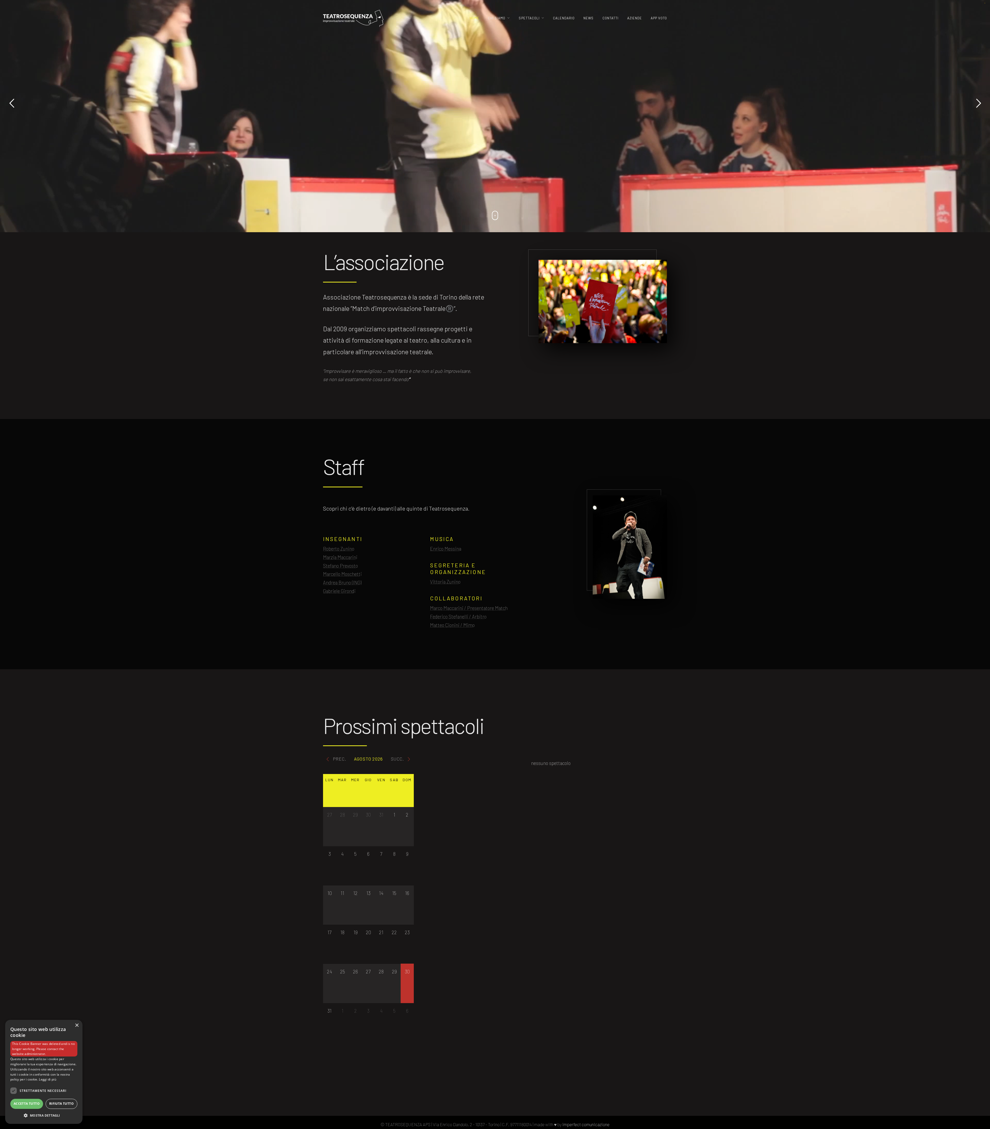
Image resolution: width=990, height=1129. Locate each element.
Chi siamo (496, 18)
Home (474, 18)
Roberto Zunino (338, 549)
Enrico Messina (445, 549)
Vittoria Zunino (445, 582)
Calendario (564, 18)
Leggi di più (47, 1079)
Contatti (610, 18)
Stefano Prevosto (340, 565)
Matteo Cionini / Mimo (452, 625)
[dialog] (43, 1072)
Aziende (634, 18)
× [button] (77, 1025)
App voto (659, 18)
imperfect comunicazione (585, 1124)
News (588, 18)
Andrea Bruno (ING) (342, 582)
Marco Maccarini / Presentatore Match (469, 608)
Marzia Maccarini (340, 557)
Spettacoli (529, 18)
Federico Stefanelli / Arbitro (458, 616)
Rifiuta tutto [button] (61, 1103)
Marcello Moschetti (342, 574)
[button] (43, 1115)
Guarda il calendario (495, 1067)
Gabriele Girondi (339, 591)
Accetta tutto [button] (27, 1103)
